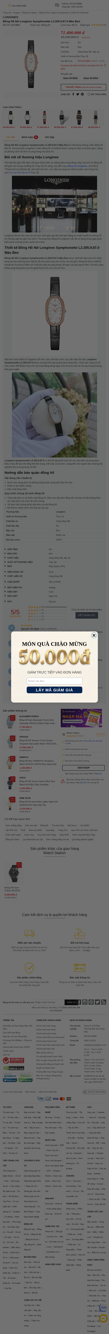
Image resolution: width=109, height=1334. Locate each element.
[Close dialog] (94, 635)
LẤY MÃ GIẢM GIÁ (54, 690)
